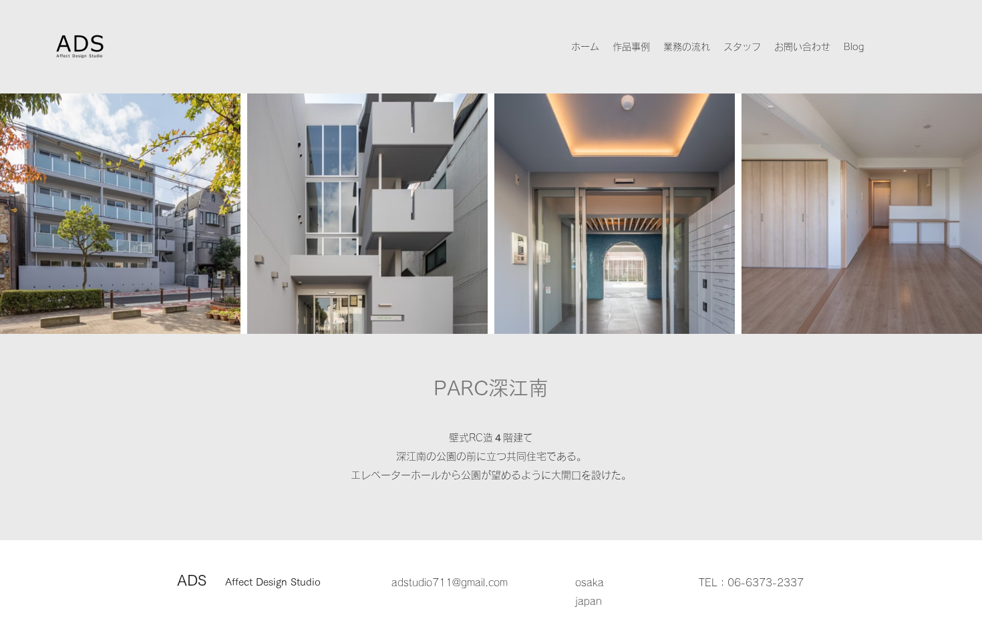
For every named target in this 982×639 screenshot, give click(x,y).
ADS (249, 580)
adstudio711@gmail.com (449, 583)
